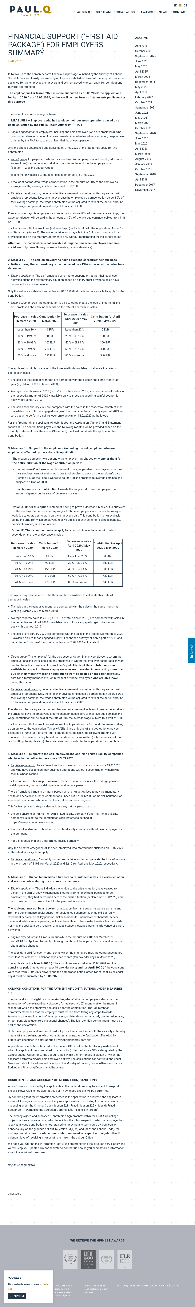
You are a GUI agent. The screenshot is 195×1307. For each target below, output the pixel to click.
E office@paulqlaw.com (96, 1289)
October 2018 (143, 169)
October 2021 (143, 102)
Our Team (103, 12)
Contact (180, 12)
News (163, 12)
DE (185, 5)
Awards (147, 12)
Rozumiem (17, 1296)
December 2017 (145, 184)
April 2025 (141, 71)
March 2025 (142, 76)
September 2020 (145, 133)
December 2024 (145, 82)
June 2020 (141, 138)
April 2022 (141, 92)
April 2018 (141, 179)
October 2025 (143, 51)
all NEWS (14, 1194)
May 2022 (141, 87)
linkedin (91, 1292)
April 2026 (141, 46)
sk (175, 5)
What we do (125, 12)
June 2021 (141, 112)
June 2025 (141, 61)
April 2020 (141, 148)
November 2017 (145, 190)
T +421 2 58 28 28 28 (95, 1285)
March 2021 (142, 123)
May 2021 (141, 118)
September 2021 (145, 107)
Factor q (83, 12)
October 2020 (143, 128)
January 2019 (143, 164)
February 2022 (144, 97)
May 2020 (141, 143)
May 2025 (141, 66)
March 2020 (142, 154)
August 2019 (143, 159)
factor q (122, 1285)
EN (180, 5)
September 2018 (145, 174)
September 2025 (145, 56)
